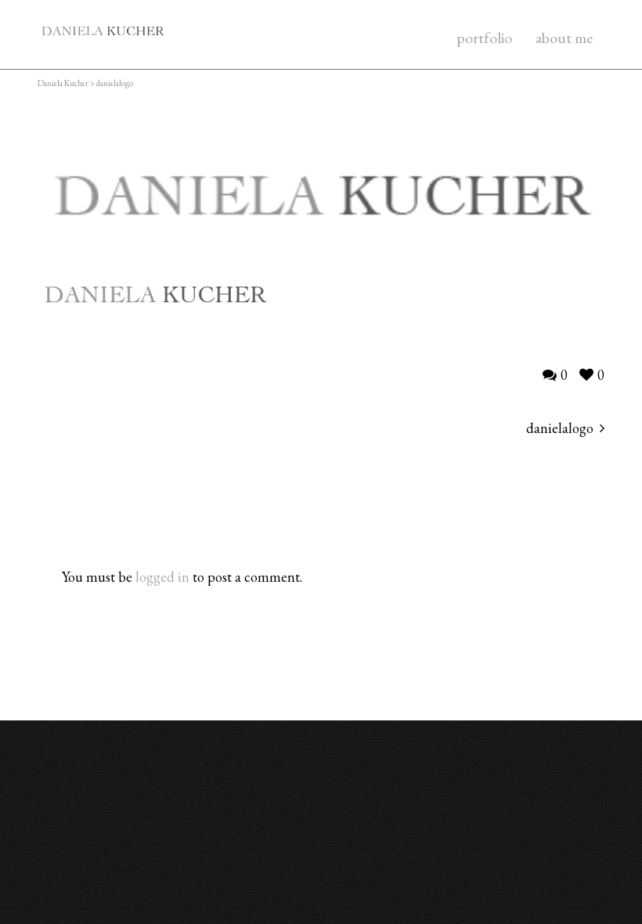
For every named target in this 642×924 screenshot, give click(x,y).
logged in (162, 577)
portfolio (484, 37)
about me (564, 37)
